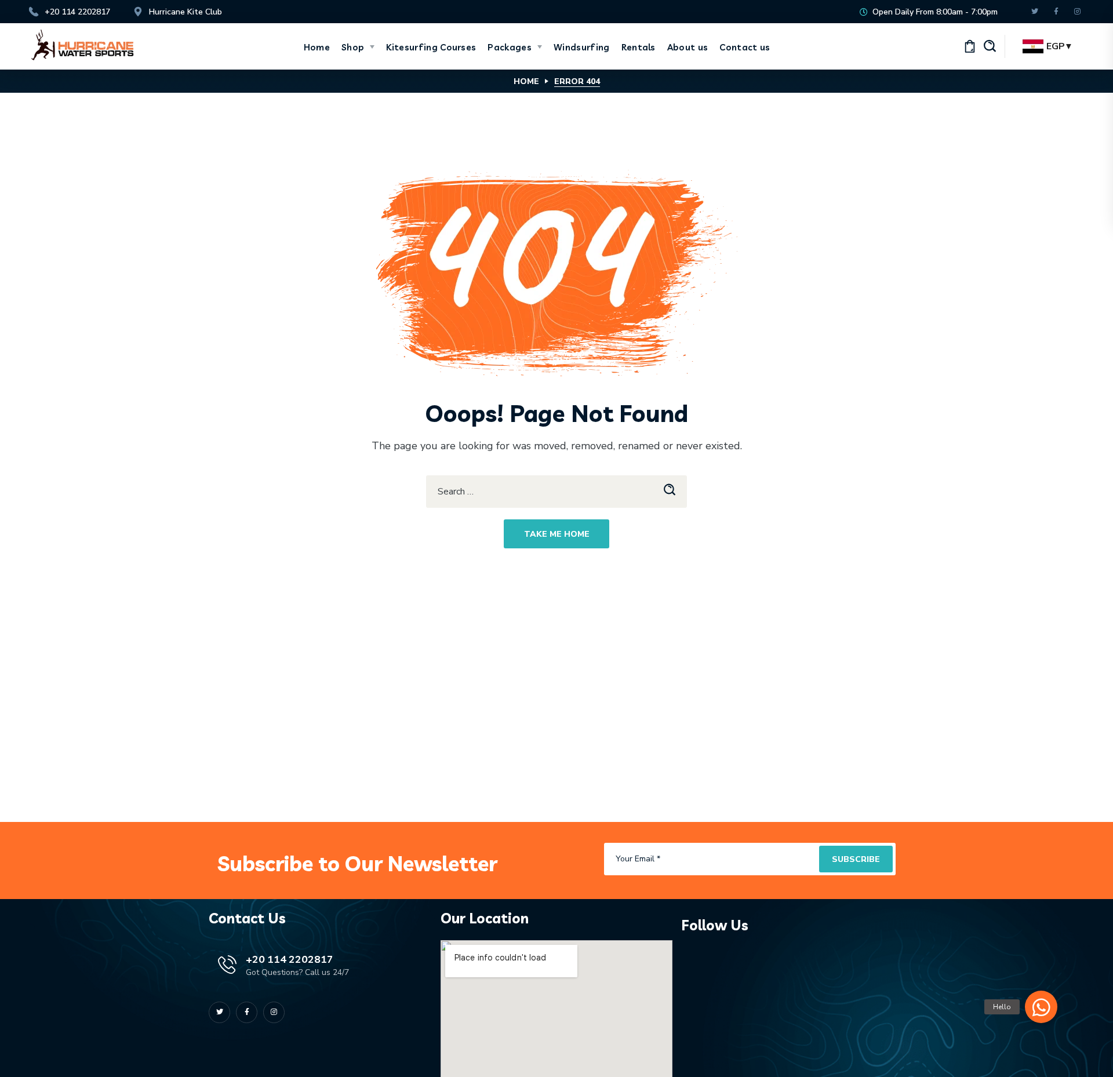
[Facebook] (1056, 12)
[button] (990, 46)
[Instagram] (1077, 12)
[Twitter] (1034, 12)
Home (526, 81)
